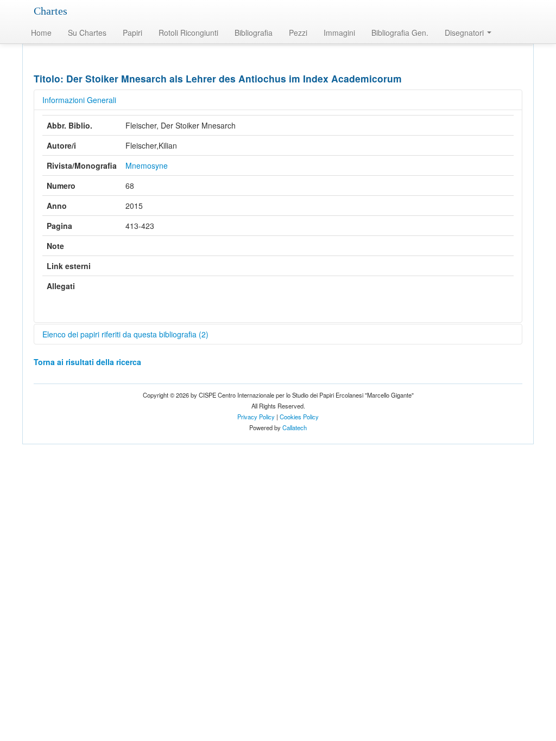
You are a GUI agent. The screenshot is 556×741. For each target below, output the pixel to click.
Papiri (132, 32)
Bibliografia (254, 32)
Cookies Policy (299, 416)
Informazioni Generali (79, 99)
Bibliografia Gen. (399, 32)
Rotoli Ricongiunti (188, 32)
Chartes (50, 11)
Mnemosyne (146, 165)
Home (41, 32)
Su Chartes (87, 32)
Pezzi (298, 32)
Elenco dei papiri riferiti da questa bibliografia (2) (125, 334)
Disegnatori (465, 32)
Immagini (339, 32)
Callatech (294, 427)
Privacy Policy (256, 416)
